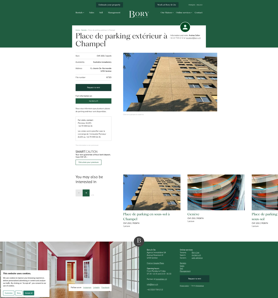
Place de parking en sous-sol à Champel (146, 216)
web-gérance (197, 258)
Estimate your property (109, 4)
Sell (181, 268)
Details (134, 204)
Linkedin (96, 287)
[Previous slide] (79, 192)
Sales (182, 266)
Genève (193, 214)
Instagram (87, 287)
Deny (19, 293)
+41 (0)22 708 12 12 (155, 290)
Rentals (84, 30)
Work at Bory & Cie (166, 4)
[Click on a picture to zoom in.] (170, 82)
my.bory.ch (93, 101)
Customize (9, 293)
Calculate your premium (88, 162)
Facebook (105, 287)
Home (78, 30)
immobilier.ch (161, 279)
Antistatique (200, 286)
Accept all (28, 293)
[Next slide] (86, 192)
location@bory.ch (193, 38)
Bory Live (195, 253)
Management (185, 271)
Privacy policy (184, 286)
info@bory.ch (152, 284)
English (199, 5)
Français (192, 5)
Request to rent (93, 87)
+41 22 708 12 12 (176, 38)
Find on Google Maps (155, 263)
